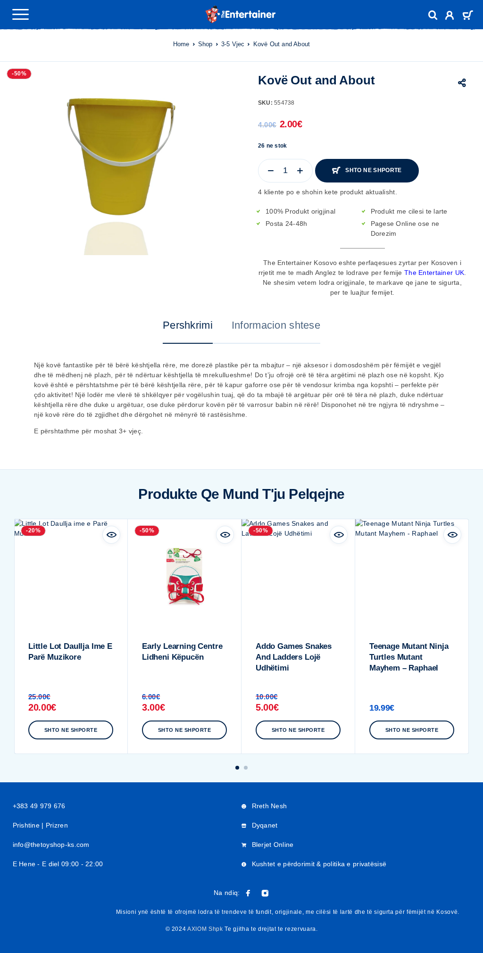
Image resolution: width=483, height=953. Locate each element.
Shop (205, 44)
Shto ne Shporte (373, 170)
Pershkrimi (188, 325)
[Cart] (467, 16)
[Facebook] (248, 893)
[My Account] (449, 16)
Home (181, 44)
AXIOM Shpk (205, 929)
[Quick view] (111, 535)
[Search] (433, 15)
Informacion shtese (276, 325)
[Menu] (20, 14)
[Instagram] (265, 893)
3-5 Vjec (233, 44)
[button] (237, 768)
